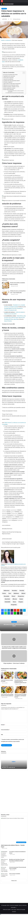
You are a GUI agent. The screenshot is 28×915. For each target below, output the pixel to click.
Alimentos (4, 8)
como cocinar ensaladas (14, 873)
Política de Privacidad (21, 909)
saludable (7, 601)
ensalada (7, 596)
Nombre (3, 724)
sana (15, 601)
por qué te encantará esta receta (10, 74)
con (10, 593)
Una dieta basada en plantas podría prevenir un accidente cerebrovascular (21, 681)
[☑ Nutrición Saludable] (8, 4)
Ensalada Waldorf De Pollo (10, 308)
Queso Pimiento (8, 321)
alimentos (6, 590)
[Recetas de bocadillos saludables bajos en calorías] (5, 285)
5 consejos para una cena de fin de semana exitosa (15, 92)
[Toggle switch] (2, 407)
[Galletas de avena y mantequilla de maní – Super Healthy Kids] (5, 292)
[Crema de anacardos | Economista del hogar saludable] (4, 869)
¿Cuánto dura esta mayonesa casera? (12, 80)
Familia (2, 40)
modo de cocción (7, 407)
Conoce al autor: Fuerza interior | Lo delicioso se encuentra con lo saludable (16, 91)
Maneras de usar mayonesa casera (11, 85)
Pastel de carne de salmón (10, 313)
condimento (8, 40)
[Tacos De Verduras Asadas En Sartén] (7, 675)
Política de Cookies (7, 909)
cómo (4, 593)
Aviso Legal (13, 909)
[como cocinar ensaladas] (4, 875)
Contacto (14, 911)
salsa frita (15, 319)
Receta (15, 599)
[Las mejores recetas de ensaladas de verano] (4, 854)
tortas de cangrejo (20, 312)
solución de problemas (8, 79)
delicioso (16, 593)
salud (21, 599)
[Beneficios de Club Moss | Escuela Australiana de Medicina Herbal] (4, 862)
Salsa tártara (20, 315)
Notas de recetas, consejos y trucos (11, 86)
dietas (23, 593)
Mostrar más (14, 880)
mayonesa (21, 596)
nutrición (7, 599)
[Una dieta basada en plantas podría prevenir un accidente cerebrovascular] (21, 675)
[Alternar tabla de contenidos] (23, 73)
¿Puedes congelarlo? (8, 82)
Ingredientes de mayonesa (9, 76)
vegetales (14, 604)
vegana (21, 601)
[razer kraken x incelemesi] (14, 914)
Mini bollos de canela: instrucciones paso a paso (14, 625)
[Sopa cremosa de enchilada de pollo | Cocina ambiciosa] (7, 689)
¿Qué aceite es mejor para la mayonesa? (12, 83)
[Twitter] (5, 610)
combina (15, 590)
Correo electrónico (5, 729)
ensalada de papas (13, 306)
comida (22, 590)
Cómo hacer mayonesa (9, 77)
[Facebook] (2, 610)
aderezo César (14, 317)
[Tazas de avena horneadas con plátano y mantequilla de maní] (21, 689)
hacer (13, 596)
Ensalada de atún (13, 310)
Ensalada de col (16, 305)
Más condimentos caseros (9, 88)
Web (2, 734)
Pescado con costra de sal (8, 767)
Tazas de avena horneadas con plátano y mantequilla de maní (20, 695)
